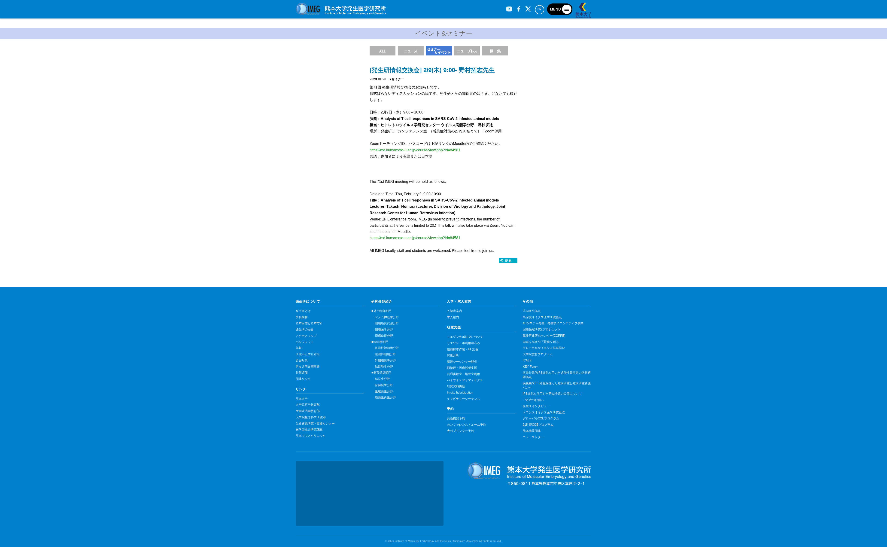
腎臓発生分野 (384, 385)
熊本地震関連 (532, 431)
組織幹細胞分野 (385, 354)
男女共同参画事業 (308, 366)
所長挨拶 (302, 317)
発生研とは (303, 311)
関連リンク (303, 379)
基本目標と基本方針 (309, 323)
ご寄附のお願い (533, 400)
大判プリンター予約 (460, 431)
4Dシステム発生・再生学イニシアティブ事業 (553, 323)
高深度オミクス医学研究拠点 (542, 317)
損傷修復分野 (384, 335)
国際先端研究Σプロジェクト (542, 329)
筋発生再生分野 (385, 397)
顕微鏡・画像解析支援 (462, 368)
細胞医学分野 (384, 329)
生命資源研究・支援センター (315, 423)
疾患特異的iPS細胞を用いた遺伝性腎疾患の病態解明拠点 (557, 375)
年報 (299, 348)
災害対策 (302, 360)
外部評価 (302, 372)
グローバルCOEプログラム (541, 418)
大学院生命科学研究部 (311, 417)
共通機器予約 (456, 418)
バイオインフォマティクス (465, 380)
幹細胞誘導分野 (385, 360)
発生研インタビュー (536, 406)
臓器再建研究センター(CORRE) (544, 335)
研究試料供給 (456, 386)
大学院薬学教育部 (308, 411)
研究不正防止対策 (308, 354)
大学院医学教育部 (308, 404)
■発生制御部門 (381, 311)
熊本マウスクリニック (311, 435)
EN (540, 9)
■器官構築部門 (381, 372)
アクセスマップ (306, 335)
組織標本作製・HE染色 (462, 349)
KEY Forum (530, 366)
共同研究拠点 (532, 311)
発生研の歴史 (305, 329)
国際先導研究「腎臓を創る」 (542, 342)
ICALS (527, 360)
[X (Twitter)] (528, 7)
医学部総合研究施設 (309, 429)
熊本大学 (302, 398)
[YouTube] (509, 7)
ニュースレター (533, 437)
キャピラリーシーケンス (463, 398)
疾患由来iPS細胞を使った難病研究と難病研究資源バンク (557, 385)
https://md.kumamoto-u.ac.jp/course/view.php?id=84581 (415, 150)
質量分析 (453, 355)
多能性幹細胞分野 (387, 348)
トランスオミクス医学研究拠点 (544, 412)
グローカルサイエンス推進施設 (544, 348)
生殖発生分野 (384, 391)
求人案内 (453, 317)
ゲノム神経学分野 (387, 317)
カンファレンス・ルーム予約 (466, 424)
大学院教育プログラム (538, 354)
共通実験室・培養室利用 (463, 374)
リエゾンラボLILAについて (465, 337)
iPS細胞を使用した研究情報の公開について (552, 393)
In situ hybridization (460, 392)
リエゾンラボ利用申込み (463, 343)
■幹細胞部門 (379, 342)
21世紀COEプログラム (538, 424)
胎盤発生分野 (384, 366)
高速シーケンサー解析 (462, 361)
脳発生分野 (382, 379)
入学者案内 (454, 311)
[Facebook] (519, 7)
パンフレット (305, 342)
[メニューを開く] (559, 9)
